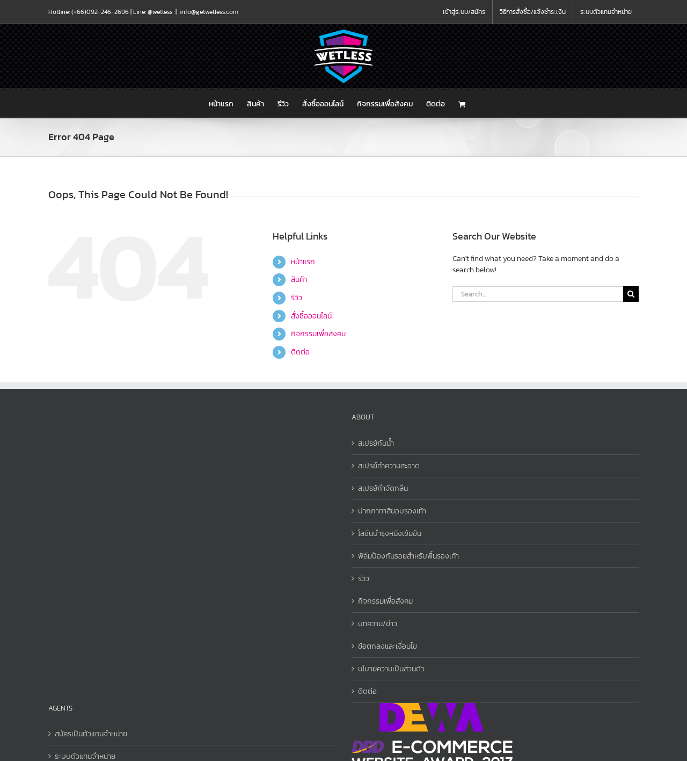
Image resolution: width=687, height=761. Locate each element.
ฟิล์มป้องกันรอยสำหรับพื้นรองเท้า (408, 556)
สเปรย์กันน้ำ (376, 443)
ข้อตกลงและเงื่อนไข (387, 646)
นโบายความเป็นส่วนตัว (391, 669)
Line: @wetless (152, 12)
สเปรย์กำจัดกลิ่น (383, 488)
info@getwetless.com (209, 12)
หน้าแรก (303, 261)
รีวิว (296, 297)
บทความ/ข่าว (377, 623)
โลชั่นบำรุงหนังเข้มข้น (389, 533)
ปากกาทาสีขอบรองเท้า (392, 511)
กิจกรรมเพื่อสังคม (318, 333)
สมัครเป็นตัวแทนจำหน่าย (91, 734)
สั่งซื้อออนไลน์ (311, 316)
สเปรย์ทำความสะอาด (389, 466)
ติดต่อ (300, 352)
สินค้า (299, 279)
